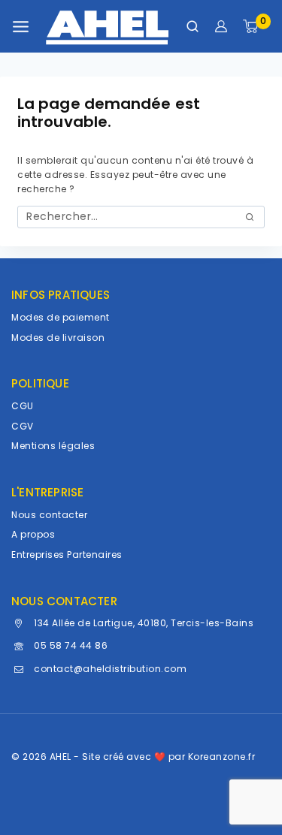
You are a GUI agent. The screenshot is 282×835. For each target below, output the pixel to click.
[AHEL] (107, 26)
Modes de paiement (60, 317)
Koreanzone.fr (222, 756)
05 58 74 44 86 (71, 645)
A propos (33, 534)
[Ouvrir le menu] (20, 26)
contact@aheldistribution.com (110, 668)
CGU (22, 405)
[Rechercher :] (141, 216)
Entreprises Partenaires (67, 554)
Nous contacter (49, 514)
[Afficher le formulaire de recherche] (192, 26)
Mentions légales (53, 445)
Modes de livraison (58, 337)
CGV (22, 426)
